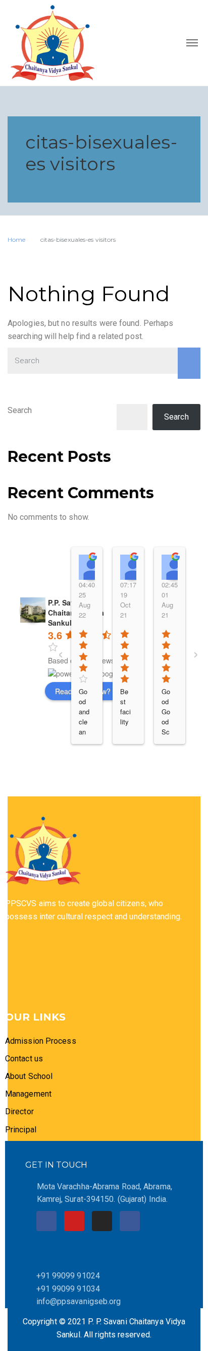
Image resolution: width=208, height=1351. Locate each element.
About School (29, 1076)
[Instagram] (102, 1221)
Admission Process (40, 1041)
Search (20, 410)
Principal (20, 1129)
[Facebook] (46, 1221)
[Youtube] (74, 1221)
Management (28, 1094)
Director (20, 1111)
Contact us (24, 1058)
